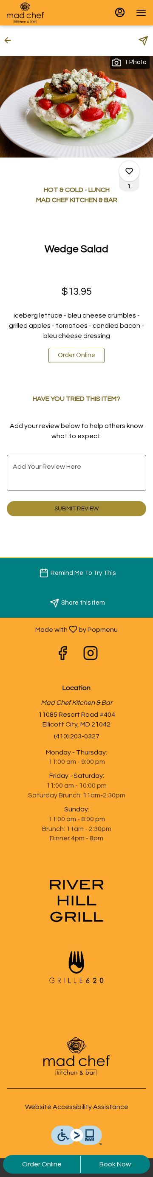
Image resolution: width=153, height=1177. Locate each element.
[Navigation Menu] (141, 13)
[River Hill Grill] (76, 900)
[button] (10, 40)
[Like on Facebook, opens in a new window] (62, 656)
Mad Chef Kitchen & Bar (76, 1056)
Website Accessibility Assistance (76, 1107)
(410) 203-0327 (76, 736)
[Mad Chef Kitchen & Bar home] (45, 12)
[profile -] (120, 12)
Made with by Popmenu (62, 629)
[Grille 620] (76, 966)
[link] (76, 355)
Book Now (115, 1164)
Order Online (42, 1164)
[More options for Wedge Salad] (129, 171)
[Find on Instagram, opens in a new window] (90, 656)
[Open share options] (143, 40)
